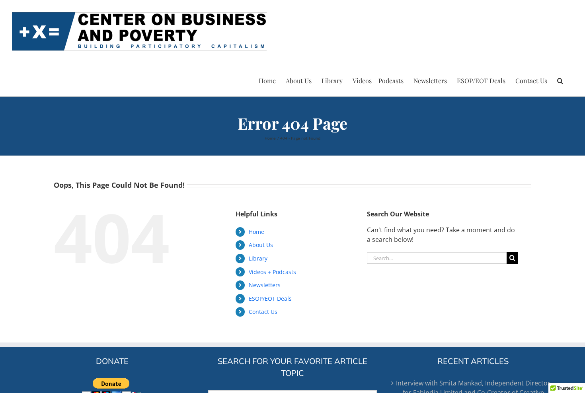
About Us (261, 245)
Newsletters (265, 285)
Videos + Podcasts (272, 272)
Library (258, 258)
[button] (560, 79)
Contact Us (263, 311)
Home (256, 231)
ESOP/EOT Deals (270, 298)
